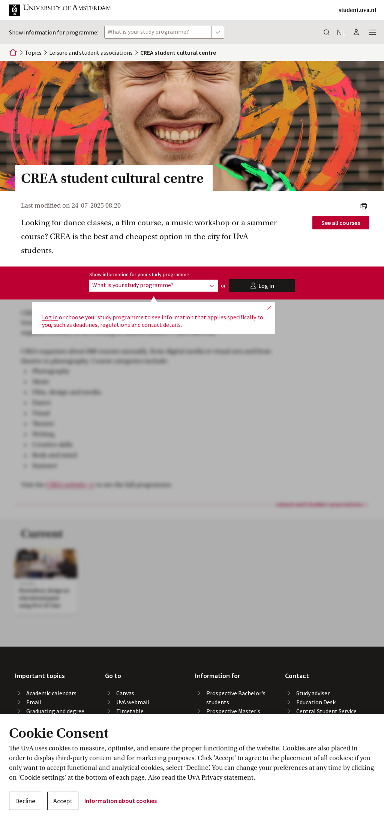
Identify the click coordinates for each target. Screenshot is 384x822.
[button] (66, 10)
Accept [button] (62, 801)
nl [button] (341, 32)
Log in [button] (50, 317)
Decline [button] (25, 801)
